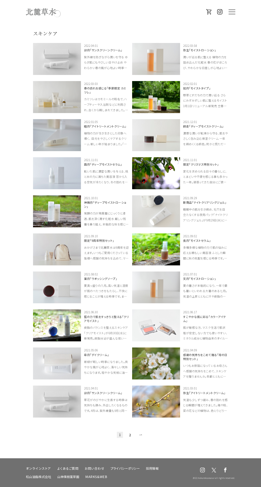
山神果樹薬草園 (68, 476)
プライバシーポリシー (125, 468)
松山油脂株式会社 (38, 476)
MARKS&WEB (96, 476)
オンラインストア (38, 468)
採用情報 (152, 468)
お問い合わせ (94, 468)
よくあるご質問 (68, 468)
